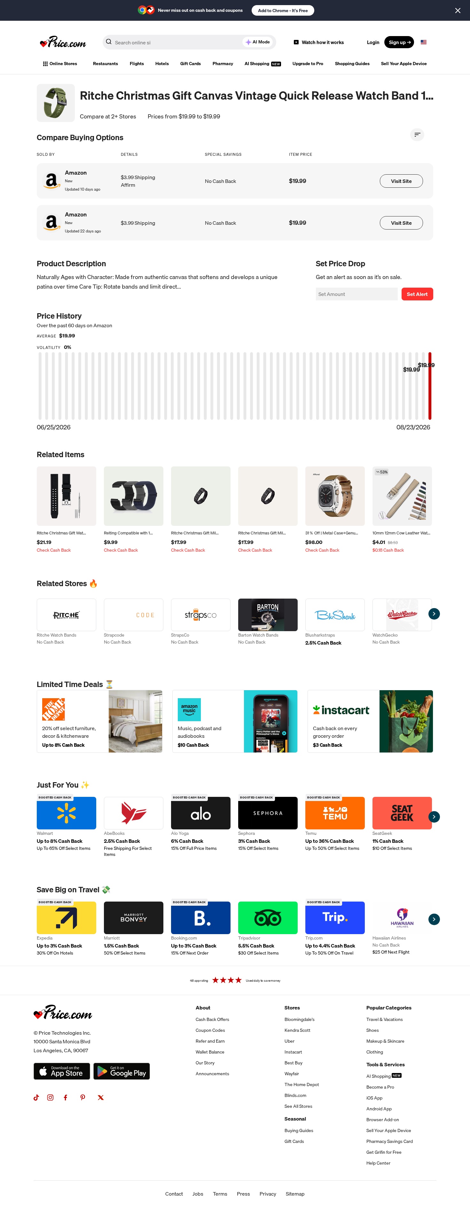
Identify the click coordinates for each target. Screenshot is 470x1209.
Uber (289, 1041)
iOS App (374, 1097)
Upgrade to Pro (308, 63)
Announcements (212, 1073)
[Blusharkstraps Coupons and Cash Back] (335, 625)
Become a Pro (380, 1087)
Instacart (293, 1051)
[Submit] (108, 43)
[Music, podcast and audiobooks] (235, 721)
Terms (220, 1194)
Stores (292, 1007)
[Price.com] (63, 1026)
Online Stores (63, 63)
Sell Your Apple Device (404, 63)
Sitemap (295, 1194)
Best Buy (293, 1062)
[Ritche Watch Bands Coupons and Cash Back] (66, 625)
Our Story (205, 1062)
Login (373, 42)
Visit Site (401, 181)
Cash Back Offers (212, 1019)
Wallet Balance (210, 1051)
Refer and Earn (210, 1041)
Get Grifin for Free (384, 1152)
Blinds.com (295, 1095)
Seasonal (295, 1119)
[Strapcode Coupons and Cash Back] (133, 625)
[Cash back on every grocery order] (370, 721)
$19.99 (297, 180)
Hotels (162, 63)
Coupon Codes (210, 1030)
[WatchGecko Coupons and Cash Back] (402, 625)
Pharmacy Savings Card (389, 1141)
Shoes (372, 1030)
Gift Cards (190, 63)
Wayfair (292, 1073)
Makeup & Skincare (385, 1041)
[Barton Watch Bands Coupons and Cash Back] (268, 625)
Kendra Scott (297, 1030)
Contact (174, 1194)
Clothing (374, 1051)
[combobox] (189, 42)
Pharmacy (223, 63)
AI (261, 41)
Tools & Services (385, 1064)
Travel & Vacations (384, 1019)
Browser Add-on (382, 1119)
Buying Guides (299, 1130)
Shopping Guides (352, 63)
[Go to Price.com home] (63, 42)
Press (243, 1194)
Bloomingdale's (300, 1019)
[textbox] (424, 42)
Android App (379, 1108)
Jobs (197, 1194)
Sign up (397, 42)
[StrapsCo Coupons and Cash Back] (201, 625)
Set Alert (417, 294)
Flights (137, 63)
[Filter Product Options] (417, 134)
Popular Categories (388, 1007)
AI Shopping (257, 63)
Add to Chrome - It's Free (283, 10)
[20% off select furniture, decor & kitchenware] (99, 721)
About (203, 1007)
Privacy (268, 1194)
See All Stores (298, 1106)
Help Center (378, 1163)
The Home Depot (302, 1084)
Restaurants (105, 63)
